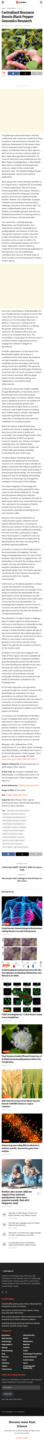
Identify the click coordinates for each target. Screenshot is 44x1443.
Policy (25, 1351)
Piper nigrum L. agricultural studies (15, 847)
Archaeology (6, 1341)
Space (25, 1363)
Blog (3, 1354)
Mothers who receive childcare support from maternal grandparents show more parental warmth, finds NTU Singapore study (17, 1197)
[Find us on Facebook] (2, 1292)
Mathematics (28, 1341)
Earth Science (7, 1369)
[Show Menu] (3, 2)
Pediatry (26, 1348)
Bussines (5, 1357)
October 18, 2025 (7, 26)
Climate (4, 1366)
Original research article (28, 785)
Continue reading (22, 1438)
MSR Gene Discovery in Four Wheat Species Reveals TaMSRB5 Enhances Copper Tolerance (21, 1104)
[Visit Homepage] (22, 2)
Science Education (30, 1357)
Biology (19, 8)
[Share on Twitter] (25, 73)
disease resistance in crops (13, 834)
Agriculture (6, 1335)
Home (3, 8)
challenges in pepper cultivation (14, 827)
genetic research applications (13, 840)
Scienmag (9, 1412)
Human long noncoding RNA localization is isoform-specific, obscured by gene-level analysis (20, 1148)
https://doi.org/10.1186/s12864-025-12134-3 (19, 759)
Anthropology (7, 1338)
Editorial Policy (29, 1335)
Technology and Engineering (29, 1367)
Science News (11, 8)
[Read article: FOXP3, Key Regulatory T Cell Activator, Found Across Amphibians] (22, 997)
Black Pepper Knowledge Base (13, 824)
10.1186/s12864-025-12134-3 (17, 795)
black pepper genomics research (14, 820)
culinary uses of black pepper (13, 830)
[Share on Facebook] (13, 73)
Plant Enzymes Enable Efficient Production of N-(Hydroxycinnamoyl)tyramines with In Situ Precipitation (22, 1059)
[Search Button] (41, 2)
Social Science (28, 1360)
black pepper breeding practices (14, 817)
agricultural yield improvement (18, 810)
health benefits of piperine (12, 844)
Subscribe (7, 1394)
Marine (25, 1338)
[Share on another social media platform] (36, 73)
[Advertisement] (22, 81)
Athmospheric (7, 1345)
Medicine (26, 1345)
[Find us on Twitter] (6, 1292)
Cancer (4, 1360)
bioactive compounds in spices (14, 814)
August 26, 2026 (7, 934)
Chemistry (5, 1363)
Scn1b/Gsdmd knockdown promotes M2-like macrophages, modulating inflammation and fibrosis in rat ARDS (21, 973)
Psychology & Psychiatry (32, 1354)
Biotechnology (7, 1351)
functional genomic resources (13, 837)
